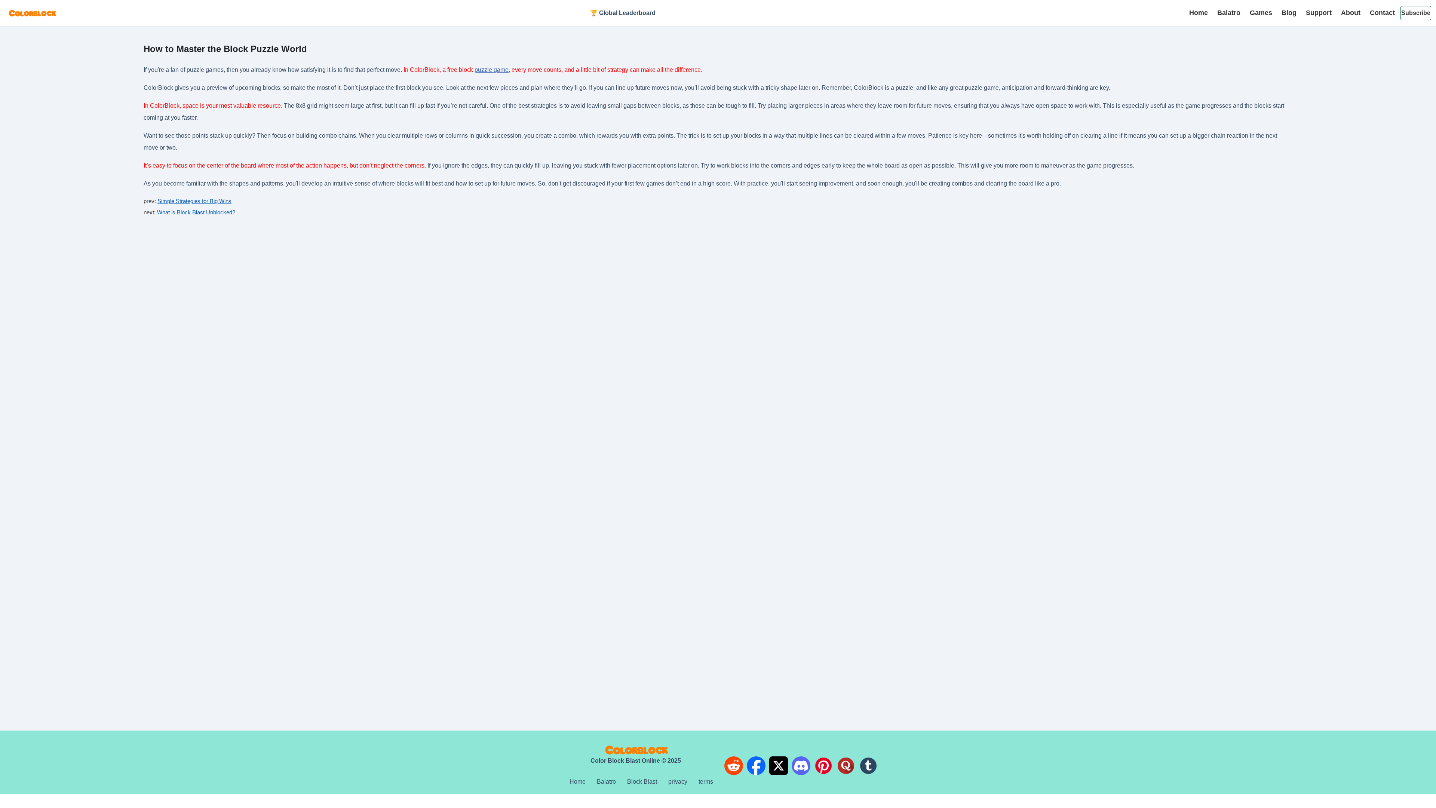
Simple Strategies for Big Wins (194, 201)
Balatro (1228, 12)
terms (706, 781)
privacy (677, 781)
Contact (1382, 12)
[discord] (801, 767)
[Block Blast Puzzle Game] (32, 13)
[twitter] (778, 767)
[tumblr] (868, 767)
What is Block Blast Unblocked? (196, 212)
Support (1319, 12)
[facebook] (756, 767)
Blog (1289, 12)
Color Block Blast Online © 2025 (635, 761)
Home (1198, 12)
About (1350, 12)
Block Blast (642, 781)
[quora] (846, 767)
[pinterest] (823, 767)
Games (1261, 12)
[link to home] (635, 750)
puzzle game (492, 70)
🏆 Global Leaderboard (623, 13)
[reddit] (733, 767)
